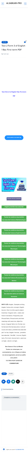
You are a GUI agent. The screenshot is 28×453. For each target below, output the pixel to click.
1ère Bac (5, 42)
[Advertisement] (14, 24)
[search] (25, 3)
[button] (8, 381)
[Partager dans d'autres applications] (22, 381)
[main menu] (3, 3)
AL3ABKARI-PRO (14, 3)
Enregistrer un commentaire (11, 397)
